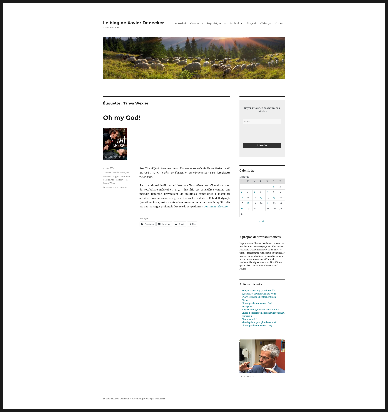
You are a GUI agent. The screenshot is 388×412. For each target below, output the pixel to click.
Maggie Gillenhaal (121, 176)
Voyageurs (247, 306)
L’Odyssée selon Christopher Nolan (259, 297)
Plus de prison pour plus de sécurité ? (259, 322)
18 (248, 203)
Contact (280, 23)
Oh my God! (121, 117)
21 (268, 203)
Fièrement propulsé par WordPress (148, 398)
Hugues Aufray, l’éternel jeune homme (260, 309)
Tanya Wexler (109, 183)
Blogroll (251, 23)
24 (242, 208)
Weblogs (265, 23)
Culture (194, 23)
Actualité (180, 23)
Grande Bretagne (120, 172)
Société (234, 23)
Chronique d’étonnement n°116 (257, 303)
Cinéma (107, 172)
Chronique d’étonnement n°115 (257, 325)
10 (242, 197)
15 (274, 197)
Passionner (108, 180)
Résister (119, 180)
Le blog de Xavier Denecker (133, 22)
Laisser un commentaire (115, 187)
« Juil (261, 221)
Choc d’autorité (249, 319)
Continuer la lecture (216, 206)
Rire (125, 180)
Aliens (245, 300)
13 (261, 197)
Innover (107, 176)
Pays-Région (214, 23)
